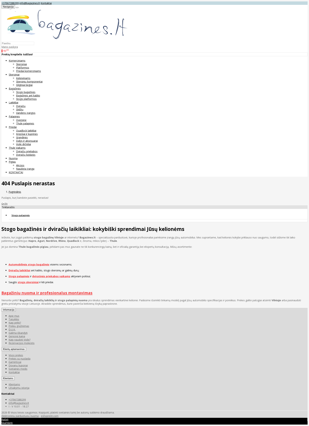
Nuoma (13, 158)
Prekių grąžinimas (19, 326)
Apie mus (14, 316)
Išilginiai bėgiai (24, 85)
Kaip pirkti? (15, 322)
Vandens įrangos (25, 113)
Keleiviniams (23, 78)
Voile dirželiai (23, 144)
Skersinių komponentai (29, 81)
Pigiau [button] (12, 161)
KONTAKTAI (16, 172)
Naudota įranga (25, 168)
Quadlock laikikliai (26, 130)
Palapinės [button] (14, 116)
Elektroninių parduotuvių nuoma (20, 416)
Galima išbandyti (18, 333)
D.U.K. (12, 329)
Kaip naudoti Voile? (19, 339)
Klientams (8, 378)
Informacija (8, 309)
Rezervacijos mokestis (22, 343)
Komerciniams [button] (17, 60)
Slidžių (19, 109)
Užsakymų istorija (19, 387)
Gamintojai (15, 362)
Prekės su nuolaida (19, 358)
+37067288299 (10, 3)
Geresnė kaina (17, 336)
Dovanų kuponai (18, 365)
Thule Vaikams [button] (17, 147)
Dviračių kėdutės (25, 154)
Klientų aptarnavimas (14, 349)
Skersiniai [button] (14, 74)
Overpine (21, 120)
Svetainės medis (18, 369)
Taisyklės (14, 319)
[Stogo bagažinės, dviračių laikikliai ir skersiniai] (65, 40)
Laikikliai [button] (13, 102)
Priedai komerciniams (28, 71)
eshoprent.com (49, 416)
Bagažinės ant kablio (28, 95)
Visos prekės (16, 355)
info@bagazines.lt (29, 3)
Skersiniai (21, 64)
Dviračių (21, 106)
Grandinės (22, 137)
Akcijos (20, 165)
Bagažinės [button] (15, 88)
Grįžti (4, 203)
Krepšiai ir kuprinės (27, 134)
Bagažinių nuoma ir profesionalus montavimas (46, 292)
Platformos (22, 67)
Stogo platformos (26, 99)
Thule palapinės (25, 123)
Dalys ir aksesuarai (27, 140)
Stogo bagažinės (25, 92)
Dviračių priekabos (27, 151)
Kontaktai (46, 3)
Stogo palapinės (20, 215)
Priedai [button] (13, 127)
